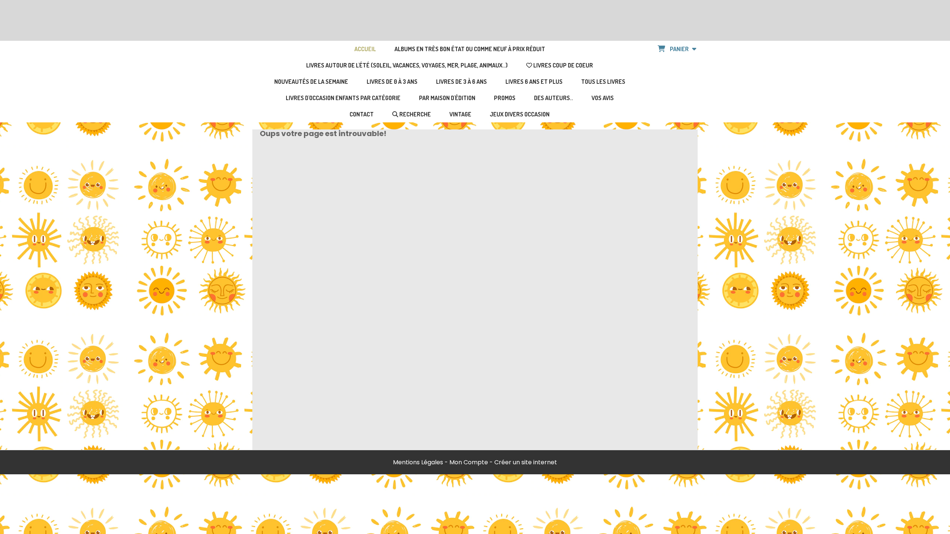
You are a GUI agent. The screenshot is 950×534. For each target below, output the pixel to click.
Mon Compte (468, 462)
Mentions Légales (418, 462)
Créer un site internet (525, 462)
